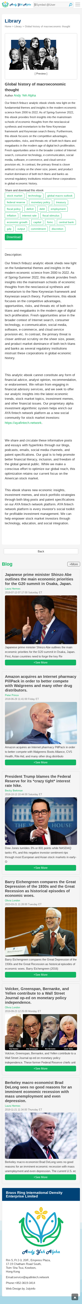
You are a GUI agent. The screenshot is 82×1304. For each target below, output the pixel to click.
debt (42, 208)
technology (34, 195)
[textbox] (53, 5)
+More (73, 564)
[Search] (70, 5)
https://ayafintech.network (23, 423)
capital (37, 222)
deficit (30, 208)
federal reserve (16, 202)
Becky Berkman (14, 790)
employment (58, 208)
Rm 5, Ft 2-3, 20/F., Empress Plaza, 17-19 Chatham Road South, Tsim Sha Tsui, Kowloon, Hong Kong (28, 1266)
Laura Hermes (12, 588)
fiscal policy (14, 208)
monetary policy (40, 202)
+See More (40, 662)
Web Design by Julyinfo (20, 1288)
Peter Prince (12, 695)
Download (14, 237)
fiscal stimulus (51, 215)
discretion (57, 228)
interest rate (29, 215)
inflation (11, 215)
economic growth (17, 222)
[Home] (16, 4)
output (21, 228)
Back (41, 551)
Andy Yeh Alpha (25, 95)
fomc (50, 222)
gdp (9, 228)
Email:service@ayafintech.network (27, 1277)
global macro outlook (59, 195)
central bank (66, 222)
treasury (61, 202)
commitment (38, 228)
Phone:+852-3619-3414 (20, 1282)
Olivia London (12, 900)
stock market (14, 195)
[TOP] (75, 1297)
